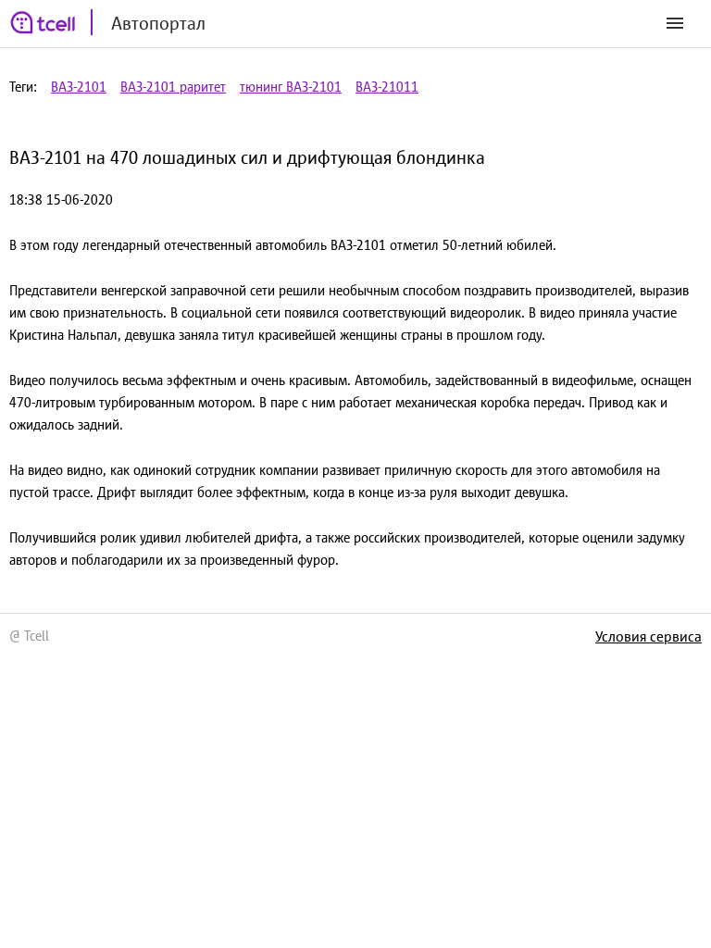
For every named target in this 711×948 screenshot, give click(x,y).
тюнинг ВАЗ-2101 (291, 86)
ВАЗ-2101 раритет (173, 86)
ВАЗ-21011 (387, 86)
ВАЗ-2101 (78, 86)
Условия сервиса (648, 636)
